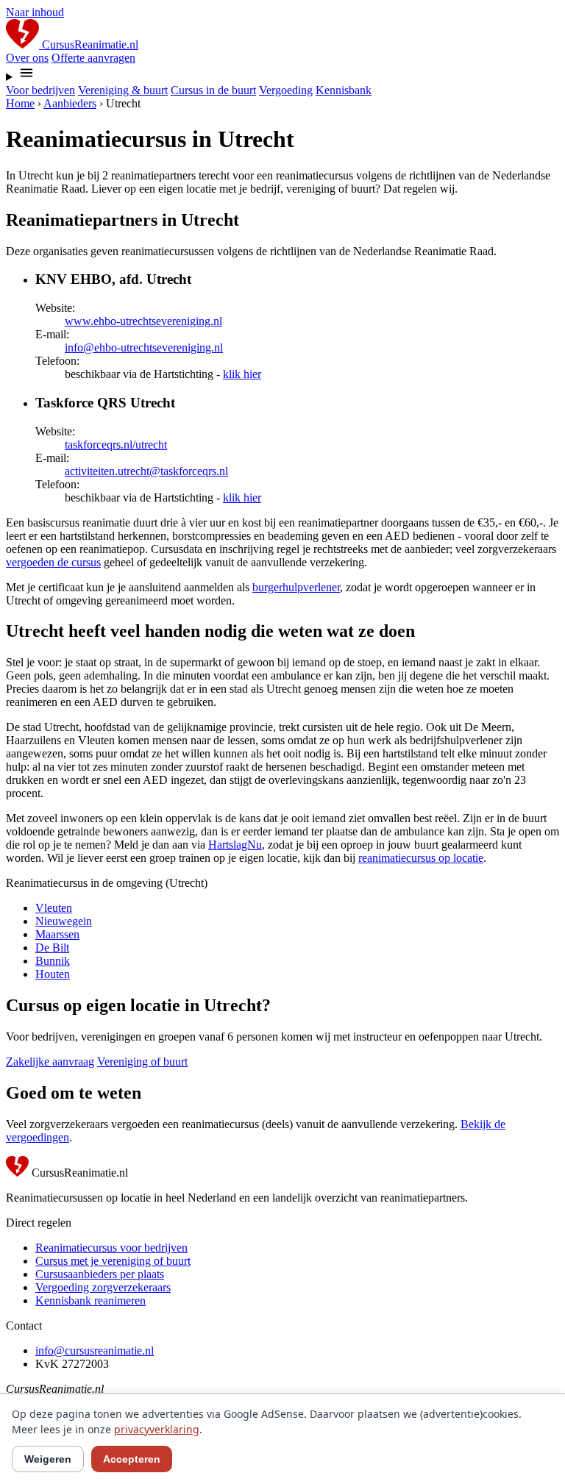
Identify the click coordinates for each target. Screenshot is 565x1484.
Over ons (27, 57)
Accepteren (131, 1459)
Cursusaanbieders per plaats (99, 1274)
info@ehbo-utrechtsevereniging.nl (144, 347)
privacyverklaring (156, 1429)
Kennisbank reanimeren (90, 1300)
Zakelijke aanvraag (50, 1061)
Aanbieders (69, 103)
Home (20, 103)
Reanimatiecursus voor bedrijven (111, 1247)
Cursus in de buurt (213, 90)
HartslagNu (235, 844)
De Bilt (52, 947)
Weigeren (47, 1459)
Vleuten (53, 908)
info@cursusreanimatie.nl (94, 1350)
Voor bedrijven (40, 90)
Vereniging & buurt (123, 90)
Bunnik (52, 961)
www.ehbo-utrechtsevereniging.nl (143, 321)
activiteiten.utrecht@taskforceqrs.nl (146, 471)
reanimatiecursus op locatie (420, 858)
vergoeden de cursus (53, 562)
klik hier (242, 374)
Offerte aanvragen (93, 57)
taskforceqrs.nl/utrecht (116, 444)
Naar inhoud (35, 12)
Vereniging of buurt (142, 1061)
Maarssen (57, 934)
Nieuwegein (63, 921)
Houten (52, 974)
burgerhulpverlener (296, 587)
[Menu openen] (282, 74)
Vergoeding (286, 90)
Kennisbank (344, 90)
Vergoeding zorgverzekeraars (103, 1287)
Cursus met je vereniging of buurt (113, 1261)
